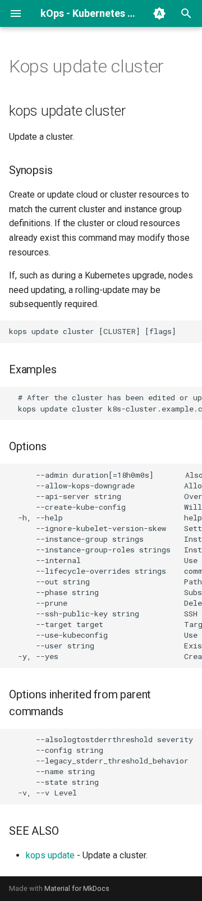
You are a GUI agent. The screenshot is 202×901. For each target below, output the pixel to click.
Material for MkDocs (76, 888)
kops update (50, 855)
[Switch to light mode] (159, 13)
